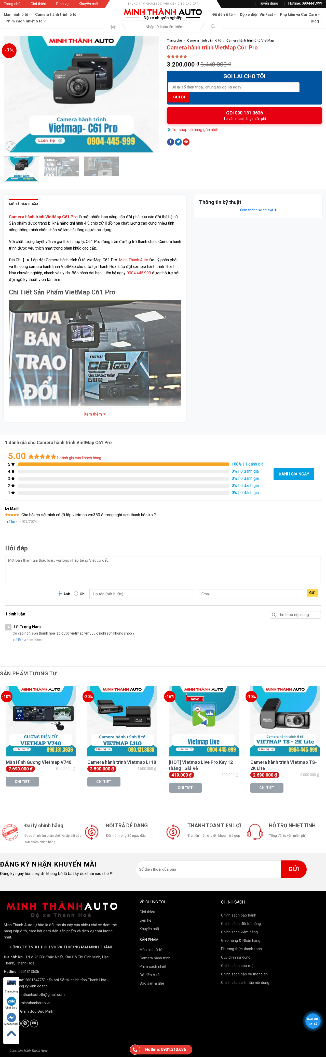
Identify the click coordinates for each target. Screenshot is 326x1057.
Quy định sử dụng (235, 957)
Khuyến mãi (88, 4)
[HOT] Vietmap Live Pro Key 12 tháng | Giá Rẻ (201, 765)
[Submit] (213, 26)
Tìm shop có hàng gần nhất (195, 129)
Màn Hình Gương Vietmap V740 (38, 762)
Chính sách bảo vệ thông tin (244, 974)
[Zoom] (11, 146)
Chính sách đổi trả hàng (241, 923)
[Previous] (13, 94)
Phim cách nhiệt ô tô (24, 21)
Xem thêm (93, 414)
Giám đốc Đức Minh (36, 1011)
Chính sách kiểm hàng (239, 932)
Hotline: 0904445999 (305, 3)
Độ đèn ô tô (222, 14)
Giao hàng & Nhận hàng (240, 940)
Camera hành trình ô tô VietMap (250, 40)
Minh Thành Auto (133, 259)
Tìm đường (11, 991)
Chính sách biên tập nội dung (245, 982)
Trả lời (10, 522)
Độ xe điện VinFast (256, 14)
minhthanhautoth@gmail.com (40, 994)
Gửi (312, 593)
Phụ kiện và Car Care (298, 14)
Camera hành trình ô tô (55, 14)
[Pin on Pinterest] (186, 142)
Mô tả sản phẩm (23, 204)
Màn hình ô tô (16, 14)
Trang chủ (12, 4)
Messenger (11, 1024)
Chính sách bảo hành (238, 915)
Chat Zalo (11, 1007)
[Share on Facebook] (170, 142)
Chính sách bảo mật (238, 965)
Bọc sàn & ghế (152, 983)
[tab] (23, 204)
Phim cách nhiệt (153, 966)
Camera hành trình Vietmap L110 (121, 762)
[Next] (149, 94)
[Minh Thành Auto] (163, 14)
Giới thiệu (38, 4)
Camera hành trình (155, 958)
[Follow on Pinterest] (25, 1023)
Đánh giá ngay (294, 474)
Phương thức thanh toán (241, 949)
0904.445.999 (139, 272)
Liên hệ (145, 920)
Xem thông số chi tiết (257, 210)
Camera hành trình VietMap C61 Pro (43, 216)
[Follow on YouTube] (34, 1023)
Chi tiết (22, 782)
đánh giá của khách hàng (79, 458)
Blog (315, 21)
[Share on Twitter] (178, 142)
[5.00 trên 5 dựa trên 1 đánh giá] (244, 56)
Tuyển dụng (268, 3)
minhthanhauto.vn (35, 1003)
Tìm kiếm (274, 614)
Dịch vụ (62, 4)
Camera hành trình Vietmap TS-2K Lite (283, 765)
